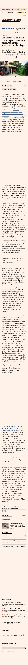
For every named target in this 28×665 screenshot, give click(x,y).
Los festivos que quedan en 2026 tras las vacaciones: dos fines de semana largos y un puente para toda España (14, 616)
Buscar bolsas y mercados (9, 643)
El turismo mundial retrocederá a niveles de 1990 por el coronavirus (18, 525)
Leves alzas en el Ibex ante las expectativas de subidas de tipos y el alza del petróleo (20, 30)
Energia (18, 23)
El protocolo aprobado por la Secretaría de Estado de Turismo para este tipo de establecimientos (13, 428)
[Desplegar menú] (3, 12)
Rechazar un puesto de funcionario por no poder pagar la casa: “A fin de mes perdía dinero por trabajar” (14, 635)
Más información (5, 542)
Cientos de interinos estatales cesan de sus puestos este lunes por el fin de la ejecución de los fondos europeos (14, 622)
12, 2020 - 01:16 (16, 81)
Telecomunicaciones (10, 23)
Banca (3, 23)
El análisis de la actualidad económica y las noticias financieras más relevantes (12, 507)
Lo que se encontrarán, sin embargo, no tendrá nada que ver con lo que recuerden (12, 113)
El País (24, 15)
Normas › (24, 515)
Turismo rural (5, 535)
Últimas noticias (6, 599)
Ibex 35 (3, 9)
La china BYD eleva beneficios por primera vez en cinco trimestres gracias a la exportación (13, 610)
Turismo (4, 35)
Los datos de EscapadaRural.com (13, 203)
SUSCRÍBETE (20, 12)
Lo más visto (5, 630)
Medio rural (11, 535)
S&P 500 (14, 9)
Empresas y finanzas (11, 20)
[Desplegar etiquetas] (25, 536)
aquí (24, 546)
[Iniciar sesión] (25, 12)
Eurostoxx (8, 651)
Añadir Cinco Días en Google (10, 89)
